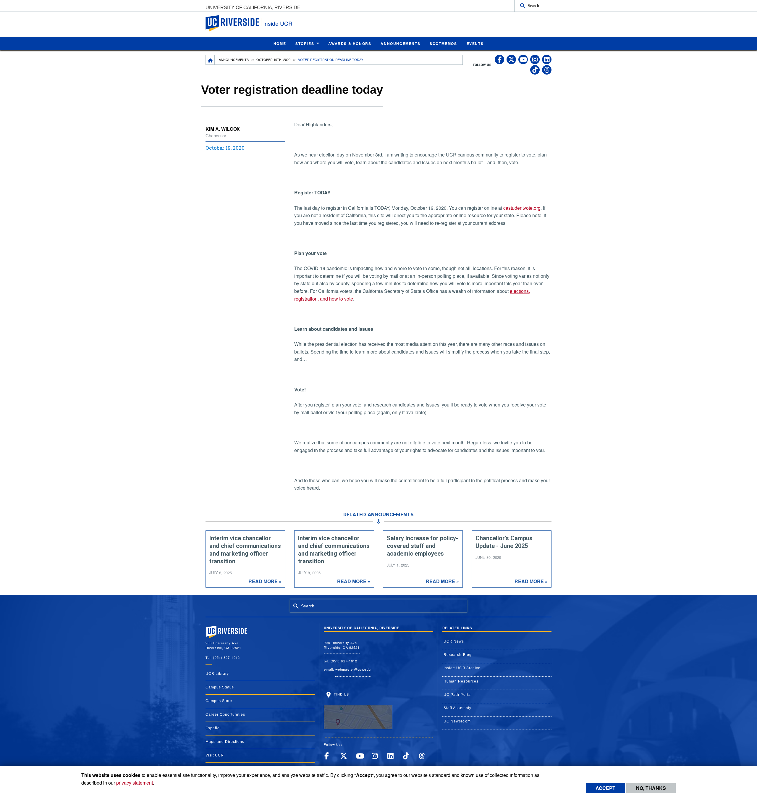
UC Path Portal (458, 695)
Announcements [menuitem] (400, 43)
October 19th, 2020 (273, 59)
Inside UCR (277, 23)
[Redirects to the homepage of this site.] (210, 59)
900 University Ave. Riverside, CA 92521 (342, 645)
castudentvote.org (522, 207)
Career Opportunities (225, 714)
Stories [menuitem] (304, 43)
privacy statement (134, 782)
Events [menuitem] (475, 43)
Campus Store (219, 701)
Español (213, 728)
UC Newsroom (457, 721)
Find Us (340, 694)
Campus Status (220, 687)
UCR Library (217, 674)
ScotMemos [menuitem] (443, 43)
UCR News (454, 641)
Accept (605, 788)
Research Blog (458, 655)
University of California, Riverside (253, 7)
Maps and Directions (225, 742)
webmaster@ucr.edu (353, 669)
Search (533, 5)
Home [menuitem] (280, 43)
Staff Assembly (457, 708)
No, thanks (651, 788)
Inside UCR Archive (462, 668)
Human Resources (461, 681)
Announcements (234, 59)
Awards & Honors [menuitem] (349, 43)
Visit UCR (215, 755)
